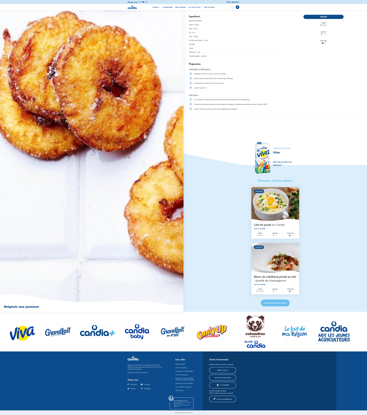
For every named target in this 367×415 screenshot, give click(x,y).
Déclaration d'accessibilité (184, 383)
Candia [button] (156, 7)
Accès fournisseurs (181, 375)
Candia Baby (168, 7)
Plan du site (179, 390)
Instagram (147, 388)
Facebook (133, 384)
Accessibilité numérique (183, 387)
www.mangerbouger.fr (183, 412)
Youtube (147, 384)
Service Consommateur (222, 378)
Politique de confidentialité (184, 371)
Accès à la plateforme (224, 399)
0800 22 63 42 (222, 370)
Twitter (133, 388)
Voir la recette (260, 228)
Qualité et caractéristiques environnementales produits (184, 379)
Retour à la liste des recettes (275, 303)
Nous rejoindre (180, 364)
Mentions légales (181, 368)
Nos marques (180, 7)
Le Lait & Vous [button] (194, 7)
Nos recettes (209, 7)
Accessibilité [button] (224, 385)
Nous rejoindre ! (233, 1)
